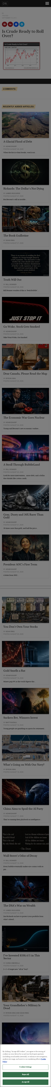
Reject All (25, 1075)
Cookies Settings (25, 1067)
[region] (25, 1065)
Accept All (25, 1082)
